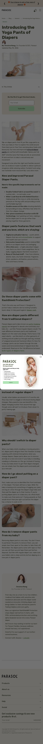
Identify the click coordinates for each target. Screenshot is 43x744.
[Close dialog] (41, 357)
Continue (10, 382)
